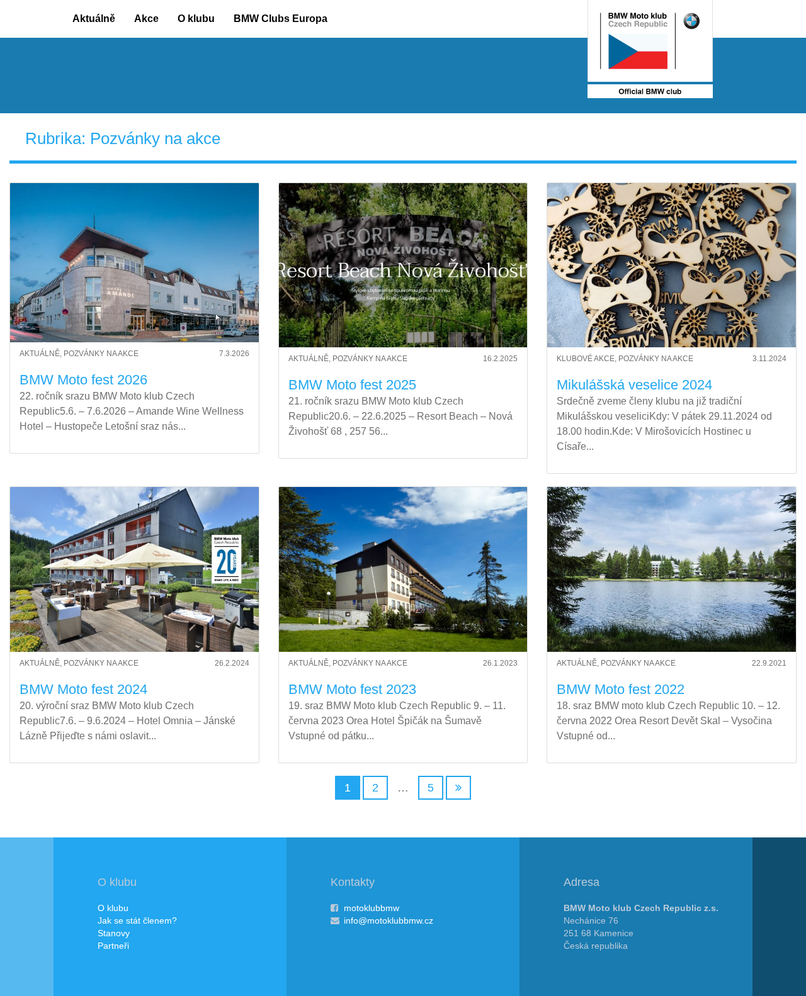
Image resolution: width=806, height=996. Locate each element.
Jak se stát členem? (137, 920)
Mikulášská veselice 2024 (634, 385)
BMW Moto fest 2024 (83, 689)
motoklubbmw (371, 908)
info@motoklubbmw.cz (388, 920)
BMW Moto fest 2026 (83, 380)
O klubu (196, 18)
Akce (146, 18)
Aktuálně (93, 18)
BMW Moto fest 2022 (620, 689)
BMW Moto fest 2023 (352, 689)
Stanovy (114, 933)
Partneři (113, 946)
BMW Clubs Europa (280, 18)
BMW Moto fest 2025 (352, 385)
